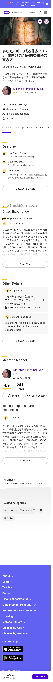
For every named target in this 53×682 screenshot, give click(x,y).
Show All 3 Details (25, 189)
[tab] (6, 127)
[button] (25, 417)
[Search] (40, 12)
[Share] (39, 21)
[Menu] (45, 12)
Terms (27, 5)
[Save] (46, 21)
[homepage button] (7, 12)
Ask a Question (39, 396)
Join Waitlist (40, 677)
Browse (15, 12)
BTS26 (40, 2)
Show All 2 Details (25, 341)
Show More (25, 264)
